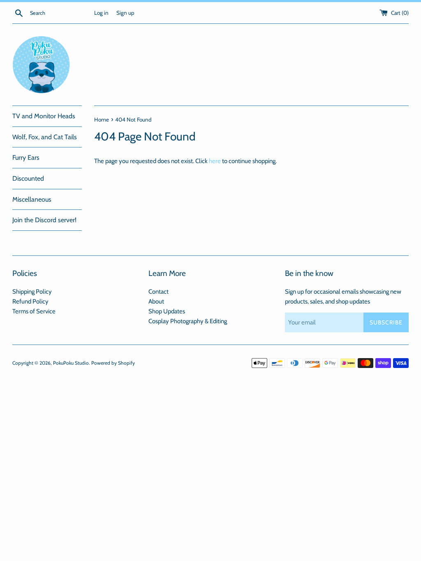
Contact (158, 291)
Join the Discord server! (44, 220)
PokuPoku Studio (71, 363)
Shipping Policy (32, 291)
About (156, 301)
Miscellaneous (31, 199)
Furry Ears (25, 157)
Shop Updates (166, 311)
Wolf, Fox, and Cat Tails (44, 137)
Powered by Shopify (113, 363)
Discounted (28, 178)
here (215, 161)
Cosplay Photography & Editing (187, 321)
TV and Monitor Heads (43, 116)
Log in (101, 12)
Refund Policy (30, 301)
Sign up (125, 12)
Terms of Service (34, 311)
